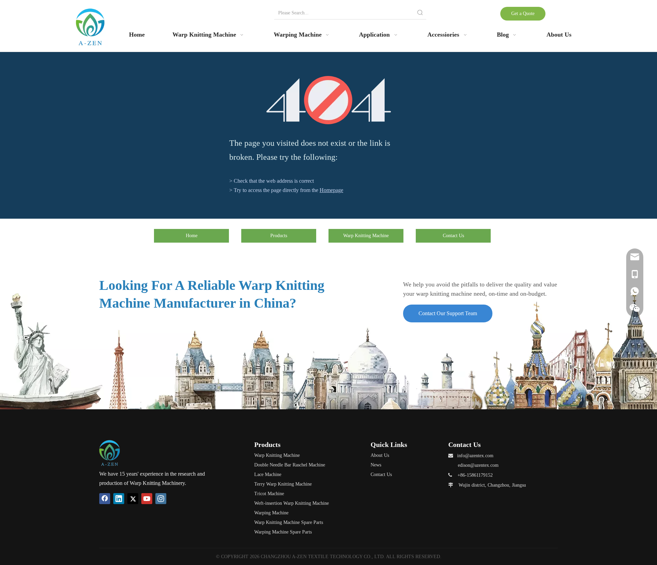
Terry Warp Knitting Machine (283, 484)
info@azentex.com (475, 455)
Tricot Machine (269, 493)
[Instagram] (160, 498)
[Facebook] (104, 498)
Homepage (331, 190)
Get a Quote (522, 13)
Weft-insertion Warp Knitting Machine (291, 503)
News (376, 464)
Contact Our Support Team (447, 313)
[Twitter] (132, 498)
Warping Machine (271, 512)
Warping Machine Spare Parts (283, 532)
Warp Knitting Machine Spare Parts (288, 522)
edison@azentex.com (478, 465)
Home (191, 235)
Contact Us (453, 235)
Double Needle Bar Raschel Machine (289, 464)
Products (278, 235)
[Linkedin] (118, 498)
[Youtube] (146, 498)
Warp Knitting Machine (366, 235)
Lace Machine (267, 474)
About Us (380, 455)
